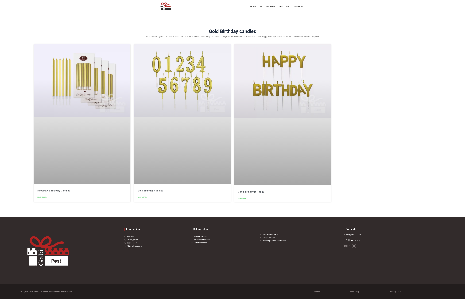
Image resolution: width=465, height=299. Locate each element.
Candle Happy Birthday (251, 191)
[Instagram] (349, 246)
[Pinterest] (354, 246)
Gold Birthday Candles (150, 190)
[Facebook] (345, 246)
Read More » (42, 197)
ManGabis (67, 291)
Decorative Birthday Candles (53, 190)
